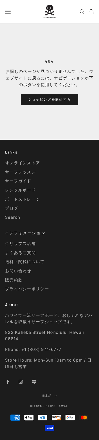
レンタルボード (20, 190)
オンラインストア (22, 162)
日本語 (47, 395)
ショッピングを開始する (49, 99)
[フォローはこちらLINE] (34, 381)
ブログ (11, 208)
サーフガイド (18, 180)
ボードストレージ (22, 199)
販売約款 (14, 279)
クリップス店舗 (20, 243)
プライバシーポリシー (27, 288)
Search (12, 217)
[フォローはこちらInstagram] (20, 381)
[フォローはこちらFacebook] (7, 381)
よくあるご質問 (20, 252)
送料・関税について (25, 261)
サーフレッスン (20, 171)
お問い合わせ (18, 270)
